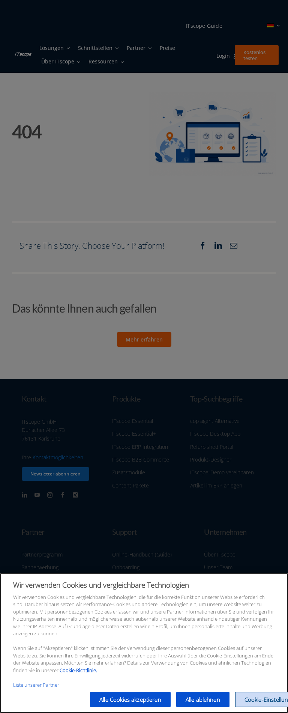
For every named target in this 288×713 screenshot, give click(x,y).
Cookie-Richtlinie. (78, 670)
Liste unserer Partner (36, 684)
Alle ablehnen (203, 699)
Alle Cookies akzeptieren (130, 699)
